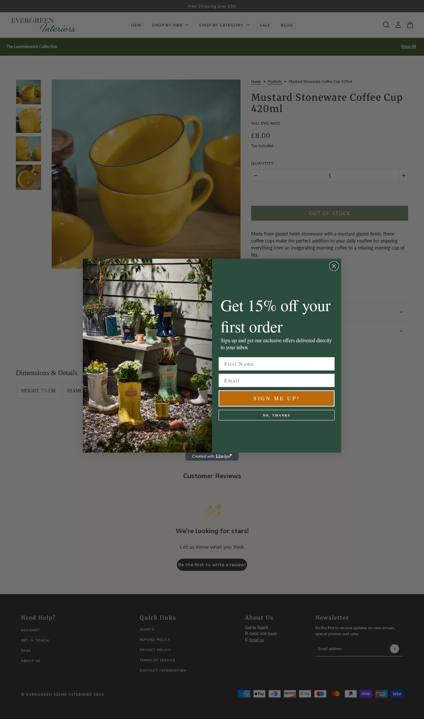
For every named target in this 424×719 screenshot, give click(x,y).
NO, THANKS (277, 415)
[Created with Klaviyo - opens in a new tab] (212, 457)
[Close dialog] (334, 266)
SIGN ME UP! (276, 398)
